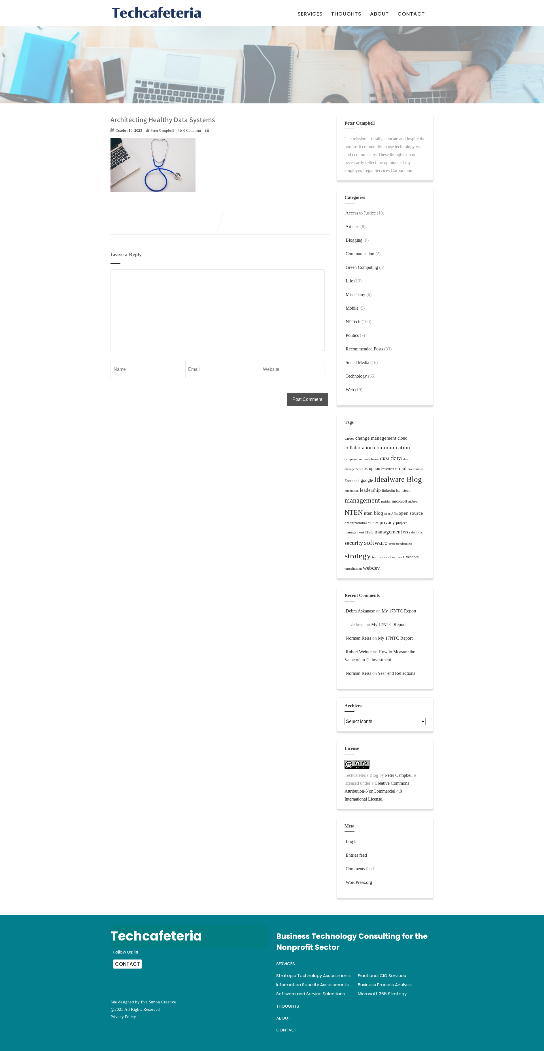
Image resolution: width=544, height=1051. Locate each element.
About (379, 14)
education (387, 469)
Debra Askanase (360, 611)
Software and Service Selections (310, 994)
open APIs (391, 513)
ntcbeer (413, 501)
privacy (387, 522)
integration (352, 490)
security (354, 543)
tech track (398, 557)
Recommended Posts (364, 348)
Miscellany (355, 294)
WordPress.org (359, 882)
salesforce (415, 532)
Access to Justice (360, 212)
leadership (370, 490)
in (136, 952)
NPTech (353, 321)
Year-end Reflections (396, 673)
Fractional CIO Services (382, 975)
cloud (402, 438)
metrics (386, 501)
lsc (398, 490)
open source (411, 513)
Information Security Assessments (312, 985)
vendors (412, 557)
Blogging (354, 240)
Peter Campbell (399, 775)
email (401, 468)
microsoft (399, 501)
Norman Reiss (358, 638)
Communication (360, 253)
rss (405, 532)
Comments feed (360, 868)
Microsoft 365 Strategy (382, 994)
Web (350, 389)
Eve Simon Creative (158, 1002)
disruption (371, 468)
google (367, 480)
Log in (352, 841)
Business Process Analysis (385, 985)
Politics (352, 335)
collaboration (359, 447)
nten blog (373, 513)
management (362, 500)
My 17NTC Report (399, 611)
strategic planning (400, 543)
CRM (384, 459)
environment (416, 469)
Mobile (352, 308)
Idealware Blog (398, 479)
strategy (358, 555)
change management (375, 438)
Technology (356, 376)
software (376, 542)
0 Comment (192, 130)
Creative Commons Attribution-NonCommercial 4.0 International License (377, 791)
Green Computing (362, 267)
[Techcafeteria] (156, 12)
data (396, 458)
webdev (371, 568)
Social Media (357, 362)
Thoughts (346, 14)
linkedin (388, 490)
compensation (354, 459)
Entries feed (356, 855)
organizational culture (362, 523)
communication (392, 447)
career (349, 438)
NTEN (354, 512)
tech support (381, 557)
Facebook (352, 480)
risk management (383, 532)
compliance (371, 459)
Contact (411, 14)
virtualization (353, 568)
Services (310, 14)
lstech (406, 490)
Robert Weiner (359, 651)
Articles (352, 226)
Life (349, 280)
